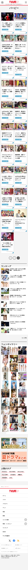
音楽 (4, 511)
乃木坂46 (13, 474)
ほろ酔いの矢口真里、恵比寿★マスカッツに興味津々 (20, 199)
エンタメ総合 (5, 29)
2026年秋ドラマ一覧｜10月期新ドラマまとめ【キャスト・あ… (18, 283)
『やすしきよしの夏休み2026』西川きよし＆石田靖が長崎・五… (18, 289)
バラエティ (5, 503)
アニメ (4, 507)
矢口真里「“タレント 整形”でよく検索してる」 (7, 91)
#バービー (7, 486)
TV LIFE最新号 (6, 535)
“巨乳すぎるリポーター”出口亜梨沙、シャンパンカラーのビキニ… (18, 316)
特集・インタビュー (7, 523)
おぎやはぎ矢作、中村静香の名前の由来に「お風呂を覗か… (7, 46)
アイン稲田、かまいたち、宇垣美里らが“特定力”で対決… (7, 24)
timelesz (5, 471)
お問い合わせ (17, 548)
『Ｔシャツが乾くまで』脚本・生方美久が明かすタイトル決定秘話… (18, 276)
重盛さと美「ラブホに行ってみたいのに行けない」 (20, 46)
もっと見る (24, 337)
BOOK (4, 531)
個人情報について (18, 544)
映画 (4, 515)
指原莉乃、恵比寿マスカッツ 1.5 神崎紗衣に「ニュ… (20, 113)
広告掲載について (4, 548)
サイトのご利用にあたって (6, 544)
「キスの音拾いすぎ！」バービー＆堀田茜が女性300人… (7, 244)
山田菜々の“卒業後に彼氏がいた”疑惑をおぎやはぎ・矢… (7, 199)
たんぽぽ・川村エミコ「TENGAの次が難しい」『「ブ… (7, 178)
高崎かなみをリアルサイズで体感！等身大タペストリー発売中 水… (18, 302)
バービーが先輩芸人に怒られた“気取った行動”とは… (20, 24)
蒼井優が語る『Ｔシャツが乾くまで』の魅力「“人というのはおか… (18, 309)
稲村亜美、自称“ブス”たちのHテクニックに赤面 (20, 156)
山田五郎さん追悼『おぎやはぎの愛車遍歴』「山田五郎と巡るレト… (18, 269)
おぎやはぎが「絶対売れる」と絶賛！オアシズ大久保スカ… (7, 113)
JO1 (11, 477)
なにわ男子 (5, 474)
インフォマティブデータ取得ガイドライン (9, 551)
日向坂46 (5, 477)
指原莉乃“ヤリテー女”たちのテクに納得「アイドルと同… (7, 134)
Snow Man (21, 471)
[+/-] (25, 520)
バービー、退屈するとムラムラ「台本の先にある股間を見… (20, 134)
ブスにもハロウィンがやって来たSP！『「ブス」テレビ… (7, 156)
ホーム (2, 486)
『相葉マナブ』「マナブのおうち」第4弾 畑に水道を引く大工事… (18, 329)
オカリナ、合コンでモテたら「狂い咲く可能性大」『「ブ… (7, 68)
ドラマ (4, 499)
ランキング (5, 527)
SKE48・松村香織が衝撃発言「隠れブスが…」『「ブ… (20, 91)
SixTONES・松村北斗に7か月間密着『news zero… (17, 322)
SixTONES (12, 471)
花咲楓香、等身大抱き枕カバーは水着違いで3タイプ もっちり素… (18, 296)
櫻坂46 (20, 474)
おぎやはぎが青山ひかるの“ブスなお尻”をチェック (20, 178)
